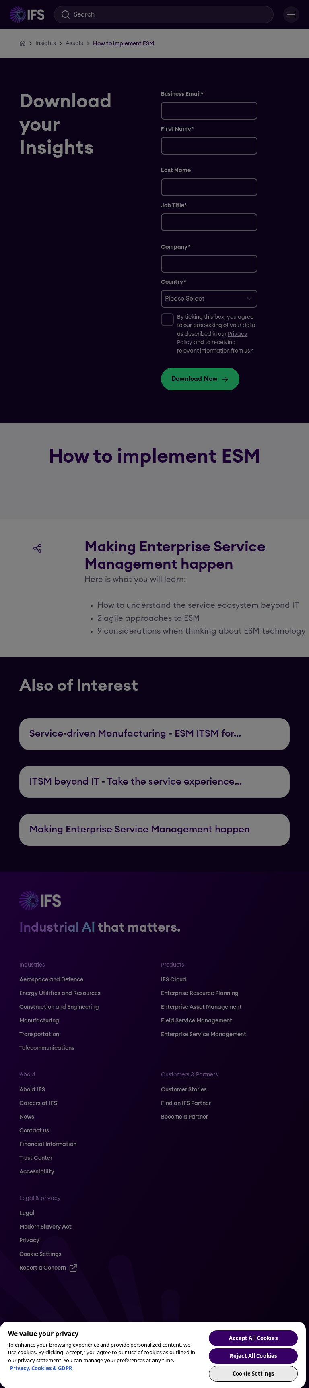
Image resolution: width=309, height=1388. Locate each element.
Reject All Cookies (253, 1355)
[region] (153, 1355)
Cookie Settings (253, 1373)
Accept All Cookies (253, 1338)
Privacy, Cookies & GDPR (41, 1368)
